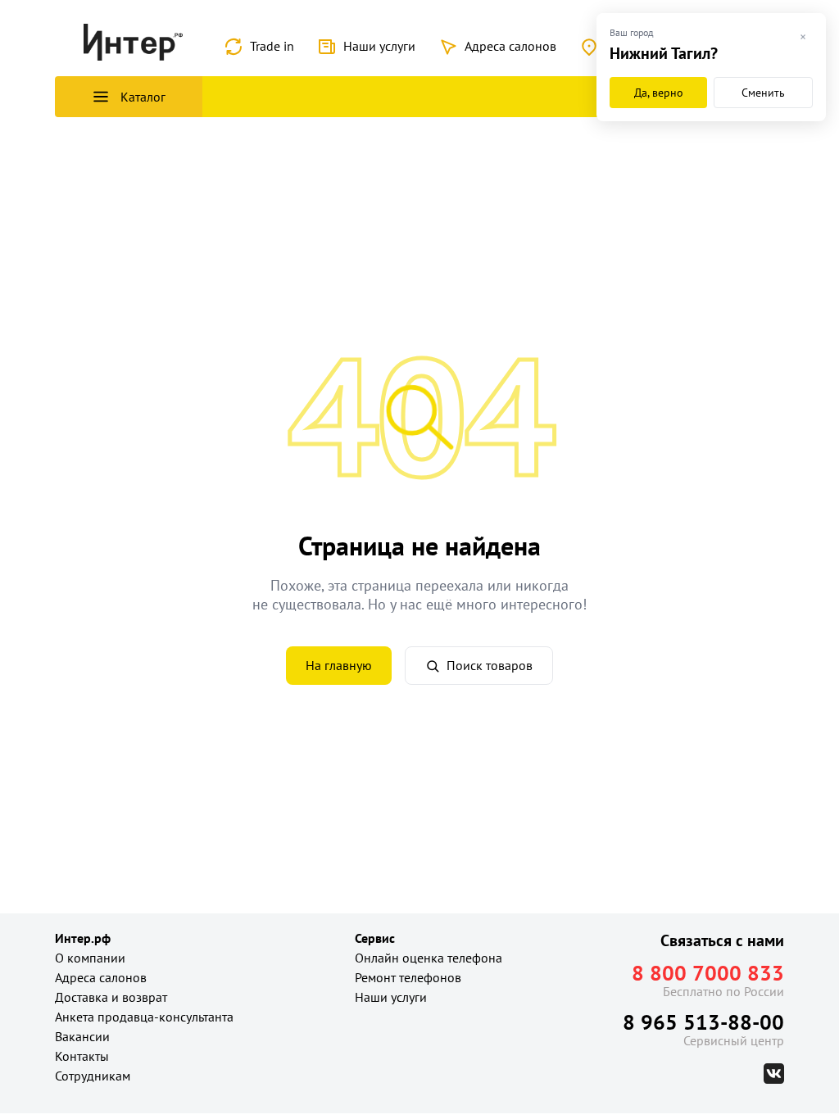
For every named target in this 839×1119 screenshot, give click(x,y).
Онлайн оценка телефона (428, 957)
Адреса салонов (510, 46)
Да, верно (658, 92)
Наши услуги (379, 46)
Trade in (272, 46)
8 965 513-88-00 (703, 1021)
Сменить (763, 92)
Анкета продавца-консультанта (144, 1016)
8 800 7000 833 (708, 972)
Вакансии (82, 1036)
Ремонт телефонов (408, 977)
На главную (339, 665)
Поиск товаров (490, 665)
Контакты (82, 1056)
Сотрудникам (92, 1075)
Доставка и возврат (111, 997)
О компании (90, 957)
